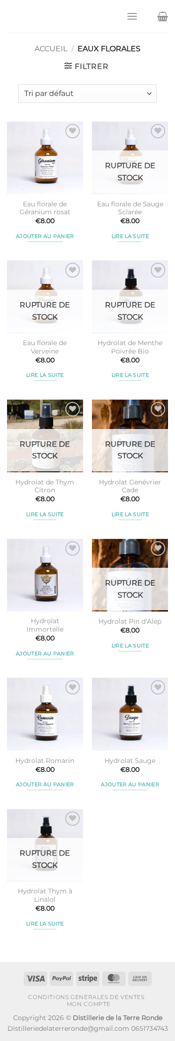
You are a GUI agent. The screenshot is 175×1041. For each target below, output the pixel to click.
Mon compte (89, 1003)
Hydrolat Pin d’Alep (129, 621)
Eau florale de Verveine (45, 347)
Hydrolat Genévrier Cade (130, 486)
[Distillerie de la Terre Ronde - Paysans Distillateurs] (63, 16)
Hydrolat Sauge (130, 760)
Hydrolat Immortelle (45, 625)
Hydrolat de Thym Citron (44, 486)
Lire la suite (130, 236)
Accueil (51, 48)
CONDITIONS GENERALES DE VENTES (86, 996)
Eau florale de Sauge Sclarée (130, 208)
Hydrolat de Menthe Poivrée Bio (130, 347)
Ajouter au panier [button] (45, 236)
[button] (132, 16)
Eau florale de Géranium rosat (45, 208)
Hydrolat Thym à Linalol (45, 895)
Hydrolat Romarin (44, 760)
